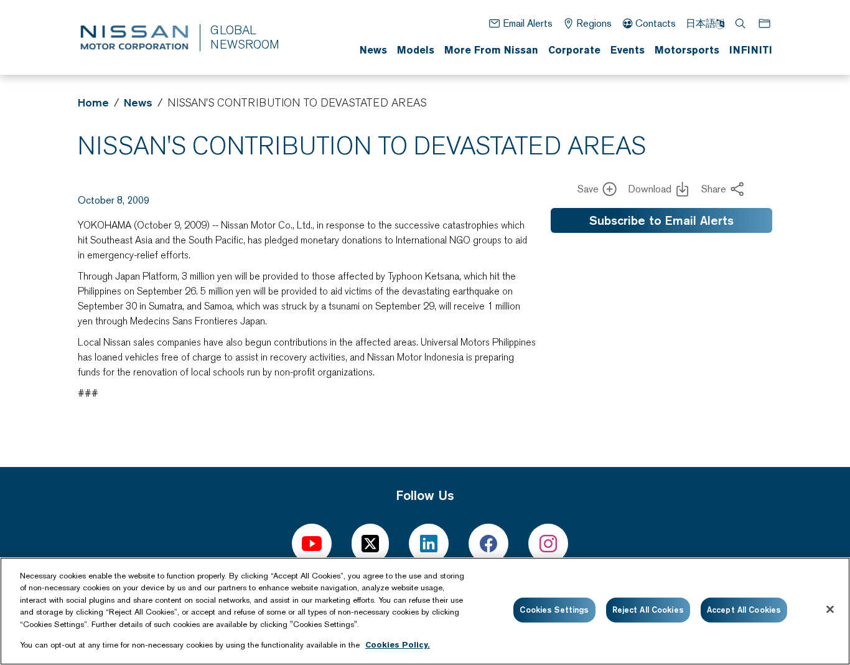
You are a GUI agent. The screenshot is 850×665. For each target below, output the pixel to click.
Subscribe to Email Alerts (661, 220)
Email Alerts (527, 23)
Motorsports (687, 50)
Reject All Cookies (648, 610)
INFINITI (750, 50)
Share (713, 189)
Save (588, 189)
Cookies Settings (554, 610)
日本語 (701, 23)
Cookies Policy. (397, 644)
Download (649, 189)
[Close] (830, 609)
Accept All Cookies (744, 610)
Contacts (655, 23)
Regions (594, 23)
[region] (425, 611)
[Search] (741, 23)
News (373, 50)
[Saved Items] (765, 23)
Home (93, 102)
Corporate (574, 50)
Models (415, 50)
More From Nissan (491, 50)
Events (627, 50)
